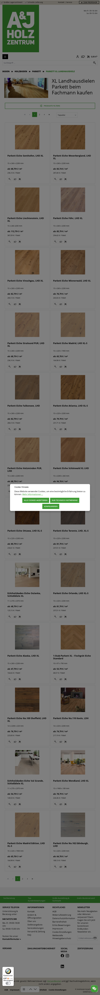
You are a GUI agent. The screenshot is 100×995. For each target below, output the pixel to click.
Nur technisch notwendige (65, 500)
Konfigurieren (51, 506)
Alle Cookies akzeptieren (35, 500)
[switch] (8, 983)
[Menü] (12, 968)
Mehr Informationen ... (32, 494)
